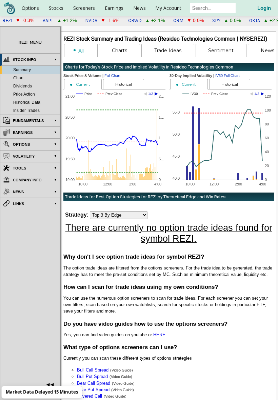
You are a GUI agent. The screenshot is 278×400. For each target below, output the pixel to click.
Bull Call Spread (92, 370)
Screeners (84, 8)
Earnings (114, 8)
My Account (168, 8)
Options (30, 8)
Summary (22, 70)
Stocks (56, 8)
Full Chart (112, 76)
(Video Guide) (121, 370)
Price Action (24, 94)
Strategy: (76, 215)
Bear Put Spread (93, 389)
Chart (18, 78)
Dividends (22, 86)
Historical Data (26, 102)
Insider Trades (26, 110)
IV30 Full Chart (227, 76)
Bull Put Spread (92, 376)
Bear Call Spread (93, 383)
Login (264, 8)
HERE (159, 334)
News (139, 8)
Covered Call (89, 396)
